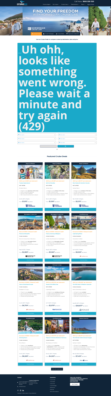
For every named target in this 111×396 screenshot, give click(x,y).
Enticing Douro (23, 337)
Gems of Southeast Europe (26, 284)
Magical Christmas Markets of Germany (56, 337)
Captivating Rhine (77, 233)
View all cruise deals (57, 369)
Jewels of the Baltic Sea (52, 284)
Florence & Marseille (24, 233)
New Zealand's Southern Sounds (81, 183)
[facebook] (18, 390)
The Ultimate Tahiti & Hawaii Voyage (82, 337)
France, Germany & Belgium (53, 233)
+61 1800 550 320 (22, 386)
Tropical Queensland (24, 183)
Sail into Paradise (50, 183)
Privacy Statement (32, 393)
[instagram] (20, 390)
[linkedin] (23, 390)
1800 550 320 (88, 1)
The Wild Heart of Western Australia (82, 284)
